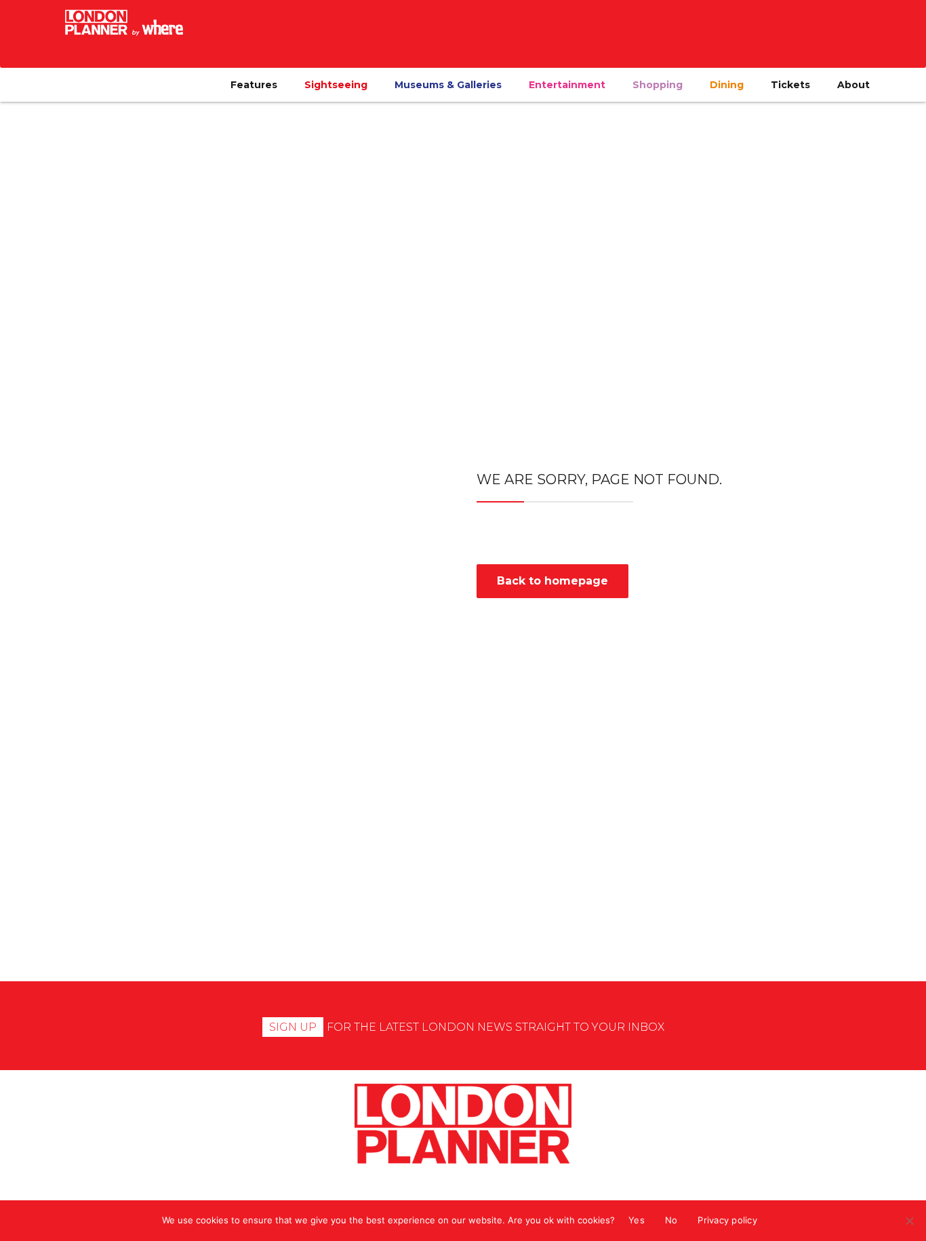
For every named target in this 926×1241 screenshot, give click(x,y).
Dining (727, 85)
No (671, 1220)
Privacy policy (727, 1220)
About (853, 85)
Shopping (657, 85)
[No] (909, 1220)
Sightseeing (335, 85)
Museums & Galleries (448, 85)
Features (253, 85)
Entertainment (567, 85)
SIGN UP (293, 1027)
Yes (636, 1220)
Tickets (790, 85)
